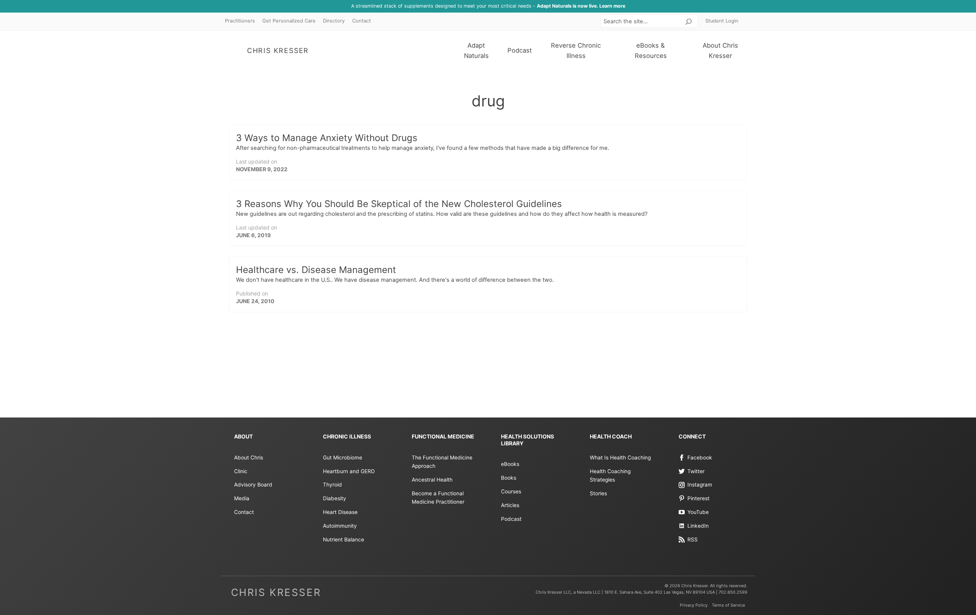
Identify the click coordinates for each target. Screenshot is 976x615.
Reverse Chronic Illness (576, 50)
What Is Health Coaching (620, 457)
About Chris (248, 457)
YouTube (698, 512)
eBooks (510, 464)
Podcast (519, 50)
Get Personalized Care (289, 21)
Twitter (696, 471)
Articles (510, 505)
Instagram (699, 485)
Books (508, 478)
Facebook (699, 457)
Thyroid (332, 485)
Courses (511, 491)
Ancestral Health (432, 480)
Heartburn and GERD (349, 471)
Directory (334, 21)
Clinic (240, 471)
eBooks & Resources (651, 50)
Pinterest (698, 498)
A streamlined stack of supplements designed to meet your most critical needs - (488, 6)
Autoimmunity (340, 526)
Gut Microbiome (342, 457)
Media (241, 498)
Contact (361, 21)
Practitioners (240, 21)
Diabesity (334, 498)
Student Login (721, 21)
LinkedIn (698, 526)
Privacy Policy (694, 605)
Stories (598, 493)
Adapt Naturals (476, 50)
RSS (692, 539)
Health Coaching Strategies (610, 475)
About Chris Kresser (720, 50)
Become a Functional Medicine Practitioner (438, 497)
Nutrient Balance (343, 539)
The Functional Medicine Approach (442, 461)
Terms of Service (728, 605)
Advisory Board (253, 485)
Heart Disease (340, 512)
